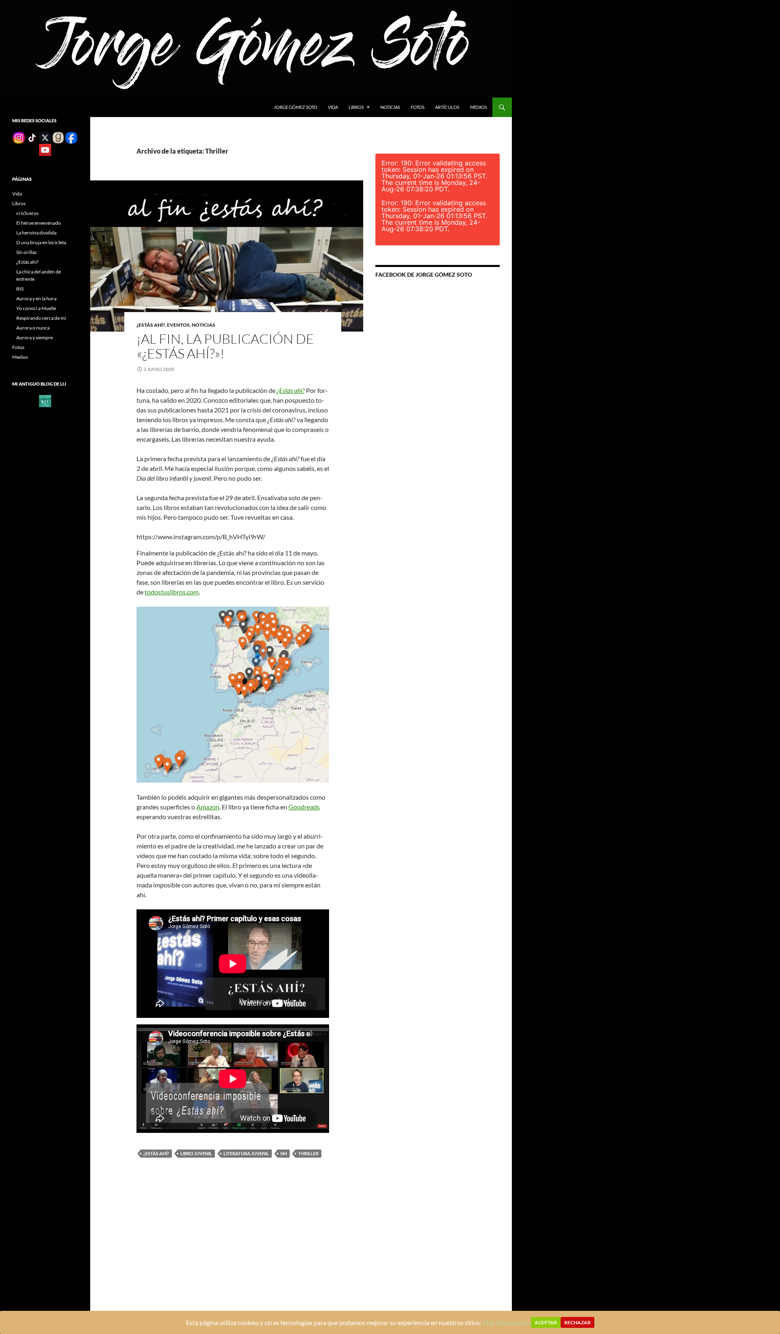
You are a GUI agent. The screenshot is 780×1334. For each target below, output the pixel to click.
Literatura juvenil (246, 1153)
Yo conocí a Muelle (36, 308)
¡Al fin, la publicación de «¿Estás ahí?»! (225, 346)
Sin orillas (26, 252)
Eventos (178, 325)
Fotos (418, 107)
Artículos (447, 107)
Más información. (507, 1322)
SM (283, 1153)
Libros (356, 107)
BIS (20, 289)
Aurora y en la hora (36, 298)
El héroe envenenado (38, 223)
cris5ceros (27, 213)
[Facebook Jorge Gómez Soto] (71, 137)
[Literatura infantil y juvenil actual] (45, 400)
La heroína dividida (36, 233)
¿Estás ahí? (150, 325)
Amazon (207, 807)
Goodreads (304, 807)
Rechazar (577, 1322)
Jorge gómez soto (295, 107)
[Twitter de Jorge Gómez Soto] (45, 137)
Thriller (308, 1153)
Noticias (390, 107)
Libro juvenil (196, 1153)
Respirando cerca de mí (41, 318)
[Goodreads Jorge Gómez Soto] (58, 137)
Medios (478, 107)
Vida (333, 107)
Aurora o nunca (33, 328)
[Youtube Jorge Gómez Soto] (45, 149)
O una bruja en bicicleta (41, 242)
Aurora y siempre (34, 337)
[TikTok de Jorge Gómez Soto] (32, 137)
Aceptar (546, 1322)
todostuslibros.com (172, 592)
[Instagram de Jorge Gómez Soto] (19, 137)
